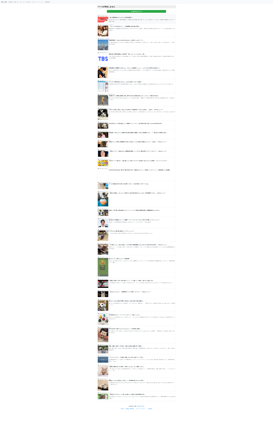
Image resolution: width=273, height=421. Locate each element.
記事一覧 (16, 2)
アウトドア (22, 2)
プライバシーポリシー (141, 408)
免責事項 (150, 408)
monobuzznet (140, 406)
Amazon (28, 2)
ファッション (40, 2)
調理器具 (47, 2)
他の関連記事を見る (136, 11)
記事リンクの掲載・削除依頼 (127, 408)
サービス (34, 2)
